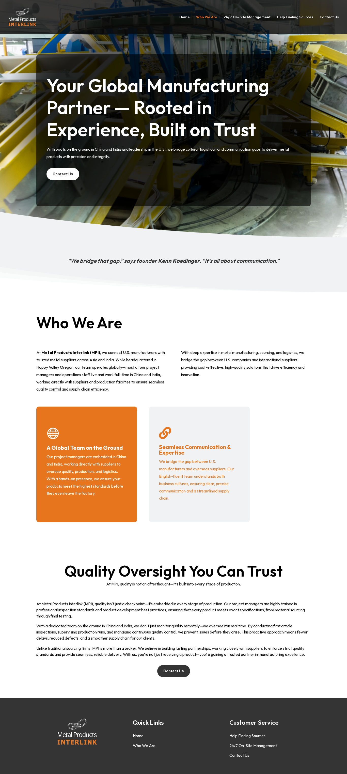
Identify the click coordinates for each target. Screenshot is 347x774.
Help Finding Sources (295, 17)
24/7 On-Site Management (247, 17)
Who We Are (206, 17)
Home (184, 17)
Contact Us (329, 17)
